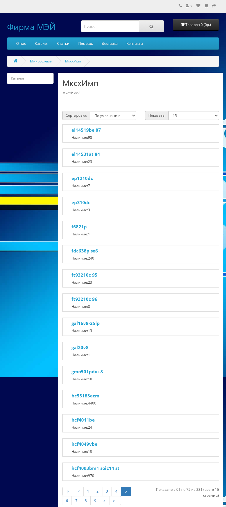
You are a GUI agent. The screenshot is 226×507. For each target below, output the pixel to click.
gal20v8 (80, 347)
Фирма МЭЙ (31, 26)
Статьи (63, 43)
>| (115, 500)
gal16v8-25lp (86, 323)
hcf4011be (83, 420)
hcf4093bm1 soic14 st (95, 468)
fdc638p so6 (85, 251)
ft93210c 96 (84, 299)
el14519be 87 (86, 130)
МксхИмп (73, 61)
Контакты (135, 43)
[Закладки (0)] (198, 5)
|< (68, 491)
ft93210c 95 (84, 275)
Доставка (110, 43)
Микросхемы (41, 61)
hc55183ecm (85, 396)
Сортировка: (76, 115)
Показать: (156, 115)
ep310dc (81, 202)
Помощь (85, 43)
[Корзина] (206, 5)
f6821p (79, 226)
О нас (21, 43)
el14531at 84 (86, 154)
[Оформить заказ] (214, 5)
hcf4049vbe (84, 444)
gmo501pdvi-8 (87, 371)
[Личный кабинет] (189, 5)
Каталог (41, 43)
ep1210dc (82, 178)
